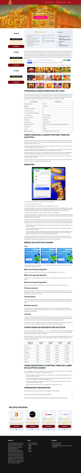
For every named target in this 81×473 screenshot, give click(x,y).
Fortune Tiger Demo (48, 2)
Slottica (30, 451)
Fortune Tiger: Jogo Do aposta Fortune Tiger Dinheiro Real (62, 446)
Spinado (30, 445)
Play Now (16, 46)
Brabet (29, 447)
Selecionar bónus (40, 17)
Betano (30, 448)
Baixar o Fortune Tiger (61, 2)
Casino (69, 2)
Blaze (29, 450)
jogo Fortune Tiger (46, 330)
